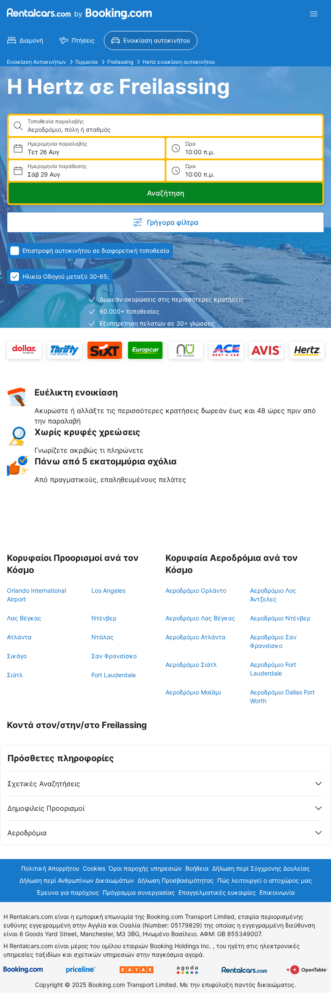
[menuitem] (25, 40)
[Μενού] (313, 13)
